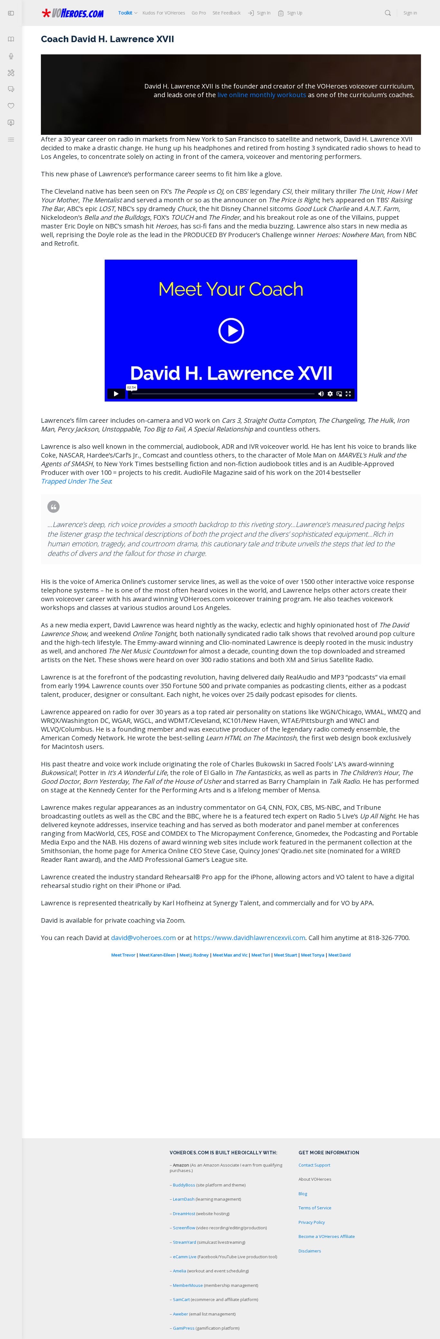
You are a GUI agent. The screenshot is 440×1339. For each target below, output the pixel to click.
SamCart (181, 1299)
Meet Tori (261, 955)
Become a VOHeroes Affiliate (327, 1236)
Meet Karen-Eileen (157, 955)
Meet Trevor (123, 955)
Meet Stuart (285, 955)
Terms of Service (315, 1208)
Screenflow (184, 1228)
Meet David (340, 955)
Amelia (179, 1271)
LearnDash (184, 1199)
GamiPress (184, 1328)
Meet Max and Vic (230, 955)
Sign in (410, 13)
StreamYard (184, 1242)
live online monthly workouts (261, 94)
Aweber (180, 1314)
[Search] (387, 13)
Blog (303, 1193)
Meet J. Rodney (194, 955)
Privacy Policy (312, 1222)
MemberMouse (188, 1285)
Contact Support (314, 1165)
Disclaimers (310, 1251)
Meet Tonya (312, 955)
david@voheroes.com (143, 937)
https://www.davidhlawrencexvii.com (249, 937)
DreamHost (184, 1213)
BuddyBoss (184, 1185)
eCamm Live (184, 1257)
